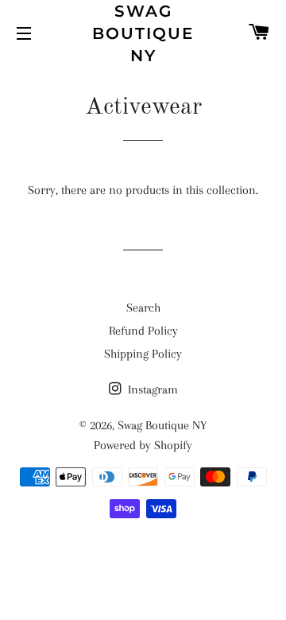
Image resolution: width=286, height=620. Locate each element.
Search (143, 307)
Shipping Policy (143, 354)
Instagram (151, 389)
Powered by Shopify (143, 445)
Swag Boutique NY (143, 33)
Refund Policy (143, 331)
